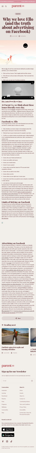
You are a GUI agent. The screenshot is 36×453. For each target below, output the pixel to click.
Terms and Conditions (25, 404)
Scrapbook (18, 146)
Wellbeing (4, 407)
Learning (4, 393)
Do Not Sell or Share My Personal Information (25, 413)
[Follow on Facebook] (3, 441)
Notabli (13, 109)
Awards (21, 393)
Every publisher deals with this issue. (14, 270)
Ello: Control (6, 101)
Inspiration (18, 13)
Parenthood (4, 396)
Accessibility (23, 410)
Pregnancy (4, 404)
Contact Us (22, 398)
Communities (5, 410)
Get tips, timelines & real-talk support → (27, 1)
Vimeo (20, 101)
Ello (7, 68)
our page (9, 263)
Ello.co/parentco (5, 311)
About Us (22, 396)
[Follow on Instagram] (7, 441)
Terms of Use (7, 448)
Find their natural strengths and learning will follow (13, 348)
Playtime (4, 398)
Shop (3, 412)
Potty (3, 401)
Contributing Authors (25, 401)
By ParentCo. (23, 36)
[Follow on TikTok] (11, 441)
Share (19, 318)
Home (21, 390)
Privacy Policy (23, 407)
